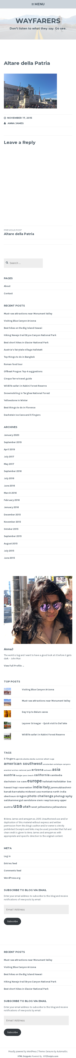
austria (9, 775)
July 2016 (9, 478)
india (37, 787)
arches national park (21, 770)
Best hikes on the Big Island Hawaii (23, 328)
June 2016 (9, 485)
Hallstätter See (62, 781)
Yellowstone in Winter (16, 400)
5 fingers (9, 758)
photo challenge (40, 796)
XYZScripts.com (50, 1056)
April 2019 (9, 449)
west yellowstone (41, 806)
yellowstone (59, 806)
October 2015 (11, 529)
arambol (7, 770)
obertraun (10, 796)
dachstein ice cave (15, 781)
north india (59, 791)
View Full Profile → (14, 665)
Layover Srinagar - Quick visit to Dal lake (44, 723)
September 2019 (13, 442)
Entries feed (10, 863)
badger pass (21, 775)
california (42, 775)
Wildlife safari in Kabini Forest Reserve (25, 386)
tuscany (54, 800)
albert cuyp (49, 759)
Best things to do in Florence (19, 407)
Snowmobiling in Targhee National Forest (27, 393)
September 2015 (13, 536)
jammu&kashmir (60, 787)
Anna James (16, 123)
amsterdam (48, 764)
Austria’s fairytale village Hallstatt (23, 349)
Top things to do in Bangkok (19, 357)
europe (34, 781)
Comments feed (12, 870)
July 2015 (9, 550)
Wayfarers (38, 21)
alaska (26, 759)
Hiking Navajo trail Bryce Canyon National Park (30, 335)
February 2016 (12, 500)
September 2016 (13, 471)
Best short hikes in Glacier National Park (26, 342)
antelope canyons (62, 764)
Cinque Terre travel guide (18, 378)
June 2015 (9, 558)
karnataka (18, 791)
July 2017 (9, 456)
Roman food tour (13, 364)
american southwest (23, 763)
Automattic (62, 1051)
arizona (37, 770)
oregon (21, 796)
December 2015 (12, 514)
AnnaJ (8, 649)
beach (31, 775)
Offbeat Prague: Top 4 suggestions (23, 371)
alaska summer (36, 759)
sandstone (30, 800)
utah (27, 807)
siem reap (43, 800)
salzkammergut (13, 800)
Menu (40, 4)
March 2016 (10, 493)
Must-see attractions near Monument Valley (28, 313)
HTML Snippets (24, 1056)
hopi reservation (22, 787)
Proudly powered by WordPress (22, 1051)
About (7, 286)
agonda (19, 759)
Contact (8, 293)
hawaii (8, 787)
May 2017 (9, 464)
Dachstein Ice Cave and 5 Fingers (22, 415)
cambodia (56, 775)
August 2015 (10, 543)
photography (63, 796)
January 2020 (11, 435)
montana (46, 791)
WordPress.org (12, 878)
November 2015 (12, 522)
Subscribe (12, 921)
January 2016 (11, 507)
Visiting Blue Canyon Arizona (20, 320)
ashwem (48, 770)
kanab (7, 791)
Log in (7, 856)
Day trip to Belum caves (35, 712)
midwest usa (33, 791)
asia (56, 769)
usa (17, 806)
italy (46, 787)
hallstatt (47, 781)
